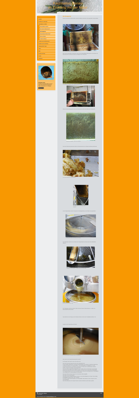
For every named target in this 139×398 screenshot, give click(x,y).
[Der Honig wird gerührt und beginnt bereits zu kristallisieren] (81, 341)
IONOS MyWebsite (50, 396)
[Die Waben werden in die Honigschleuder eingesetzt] (80, 195)
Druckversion (40, 393)
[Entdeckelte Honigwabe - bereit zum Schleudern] (80, 127)
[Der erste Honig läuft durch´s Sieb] (81, 289)
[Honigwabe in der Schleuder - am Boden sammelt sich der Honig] (81, 257)
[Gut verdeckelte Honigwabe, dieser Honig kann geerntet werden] (81, 71)
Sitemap (45, 393)
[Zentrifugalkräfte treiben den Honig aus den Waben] (81, 225)
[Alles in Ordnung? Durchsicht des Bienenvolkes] (81, 37)
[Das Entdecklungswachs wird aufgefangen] (81, 163)
